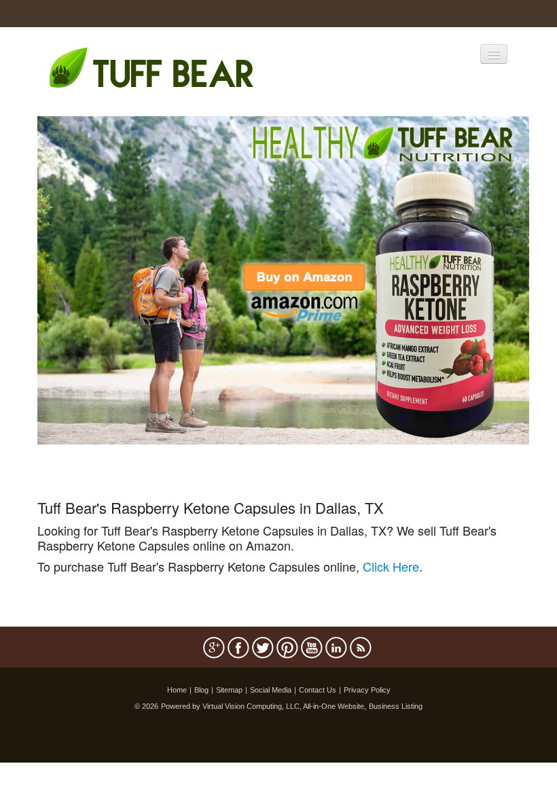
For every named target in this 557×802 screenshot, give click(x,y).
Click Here (391, 566)
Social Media (270, 690)
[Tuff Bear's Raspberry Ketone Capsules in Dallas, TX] (283, 279)
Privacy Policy (367, 690)
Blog (201, 690)
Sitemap (229, 690)
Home (177, 690)
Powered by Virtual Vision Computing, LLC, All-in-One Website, (263, 706)
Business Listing (396, 706)
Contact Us (317, 690)
